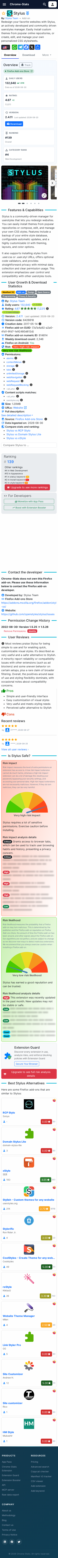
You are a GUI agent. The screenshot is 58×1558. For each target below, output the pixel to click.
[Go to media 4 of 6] (31, 203)
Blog (4, 1520)
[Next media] (52, 183)
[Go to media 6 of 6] (39, 203)
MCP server (8, 1489)
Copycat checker (40, 1471)
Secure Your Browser (27, 1063)
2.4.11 (19, 316)
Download (28, 55)
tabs (8, 369)
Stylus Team (11, 18)
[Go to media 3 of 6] (27, 203)
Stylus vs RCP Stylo (18, 430)
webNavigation (14, 377)
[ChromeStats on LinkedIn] (5, 1542)
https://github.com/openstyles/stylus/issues (27, 614)
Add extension (38, 1486)
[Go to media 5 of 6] (35, 203)
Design (31, 292)
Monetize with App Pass (30, 501)
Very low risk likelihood (17, 350)
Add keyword (37, 1491)
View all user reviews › (15, 749)
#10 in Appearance (14, 473)
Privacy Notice (9, 1534)
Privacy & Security (27, 296)
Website (18, 407)
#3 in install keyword (16, 480)
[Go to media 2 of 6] (23, 203)
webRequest (13, 381)
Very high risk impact (26, 346)
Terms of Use (9, 1530)
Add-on (26, 18)
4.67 (30, 308)
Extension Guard (10, 1475)
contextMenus (13, 362)
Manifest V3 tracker (41, 1476)
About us (6, 1510)
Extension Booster (11, 1480)
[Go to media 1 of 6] (19, 203)
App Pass (7, 1462)
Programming (9, 296)
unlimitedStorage (15, 373)
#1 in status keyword (17, 477)
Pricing (34, 1462)
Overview (10, 55)
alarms (9, 358)
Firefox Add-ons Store (18, 71)
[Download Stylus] (29, 119)
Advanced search (40, 1466)
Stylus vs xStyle (16, 438)
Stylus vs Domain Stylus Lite (23, 434)
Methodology (8, 1515)
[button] (4, 4)
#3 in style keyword (16, 483)
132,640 (25, 304)
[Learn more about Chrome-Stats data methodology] (45, 419)
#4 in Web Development (16, 470)
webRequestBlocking (17, 385)
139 (10, 462)
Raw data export (10, 1494)
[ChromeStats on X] (19, 1542)
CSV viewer (37, 1481)
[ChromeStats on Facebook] (12, 1542)
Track (27, 65)
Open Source (44, 292)
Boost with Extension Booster (30, 507)
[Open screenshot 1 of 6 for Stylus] (24, 183)
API (3, 1485)
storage (10, 365)
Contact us (7, 1525)
